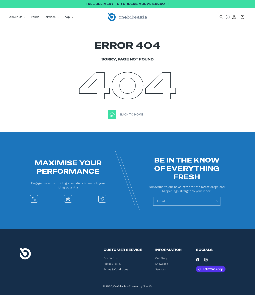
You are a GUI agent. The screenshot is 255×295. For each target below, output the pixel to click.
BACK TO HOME (131, 114)
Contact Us (111, 258)
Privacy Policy (112, 264)
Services (160, 269)
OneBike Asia (120, 286)
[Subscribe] (216, 201)
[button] (17, 17)
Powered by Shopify (140, 286)
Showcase (161, 264)
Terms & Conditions (116, 269)
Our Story (161, 258)
